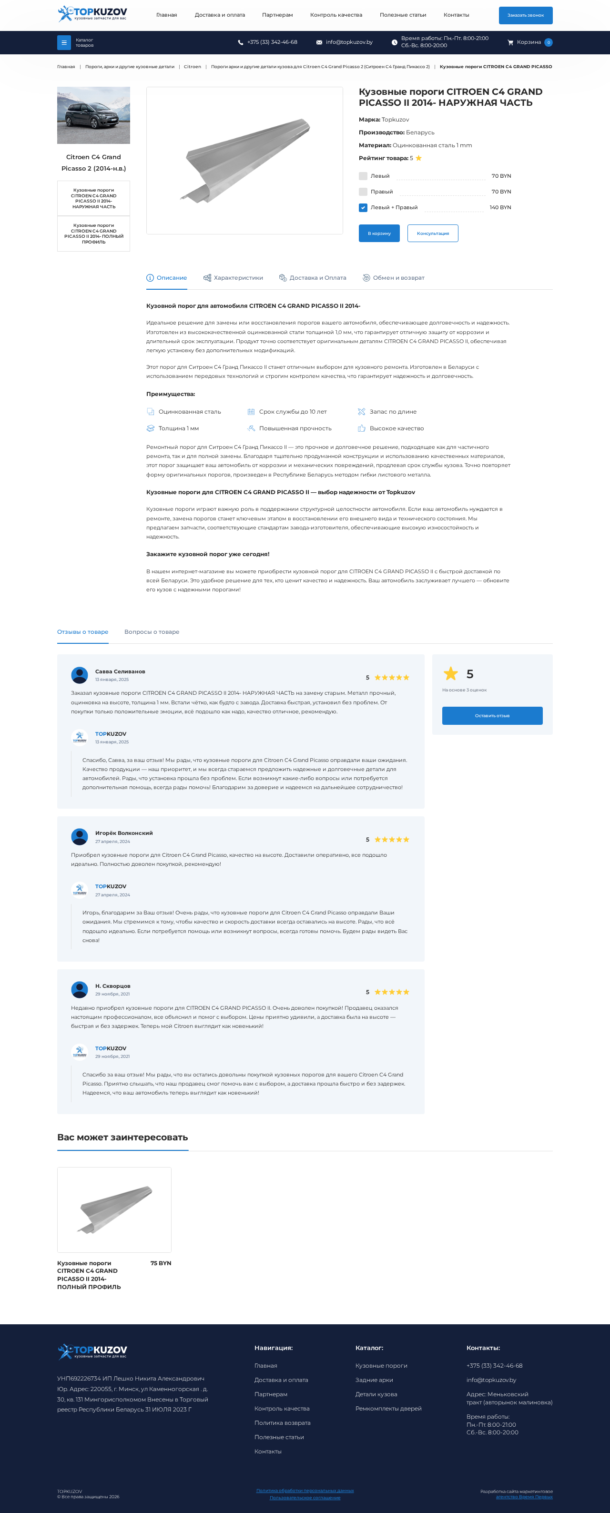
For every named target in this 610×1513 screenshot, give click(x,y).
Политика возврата (282, 1422)
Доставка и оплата (220, 15)
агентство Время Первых (524, 1496)
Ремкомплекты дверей (389, 1408)
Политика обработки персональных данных (305, 1490)
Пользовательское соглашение (305, 1497)
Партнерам (277, 15)
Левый (380, 176)
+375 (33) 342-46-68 (272, 42)
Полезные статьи (403, 15)
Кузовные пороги (381, 1365)
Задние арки (374, 1379)
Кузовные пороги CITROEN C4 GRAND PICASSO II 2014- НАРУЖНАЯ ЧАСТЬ (93, 198)
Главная (166, 15)
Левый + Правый (394, 207)
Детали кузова (376, 1394)
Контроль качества (336, 15)
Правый (382, 192)
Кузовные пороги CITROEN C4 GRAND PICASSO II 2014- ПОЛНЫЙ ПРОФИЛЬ (93, 233)
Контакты (456, 15)
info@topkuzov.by (349, 42)
